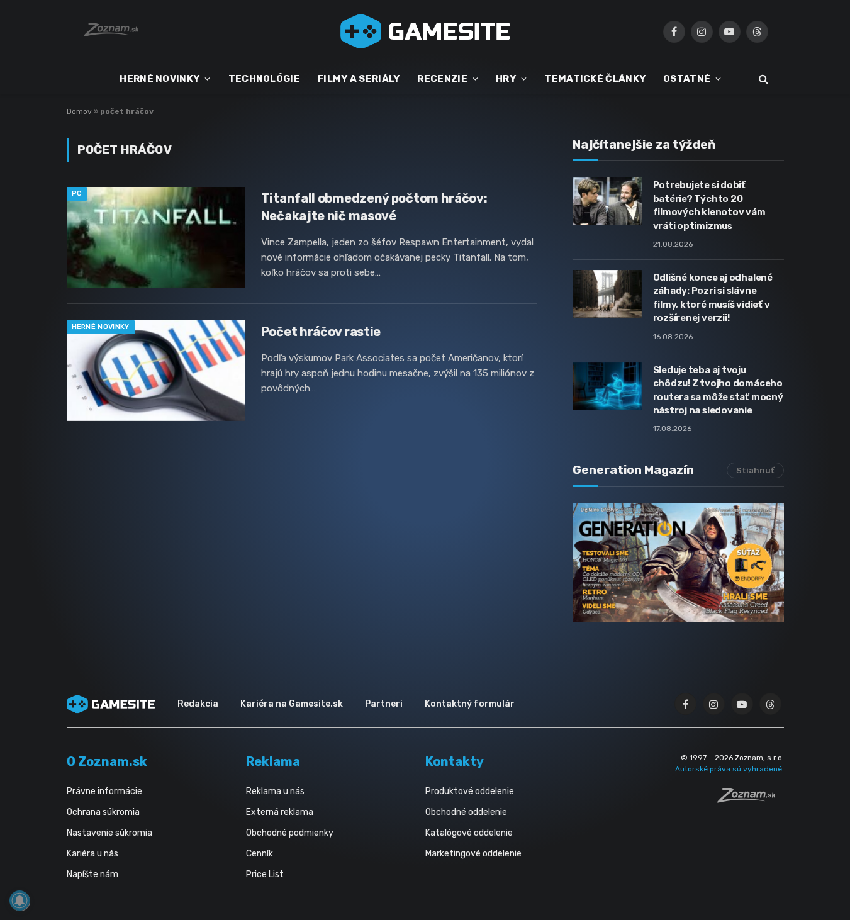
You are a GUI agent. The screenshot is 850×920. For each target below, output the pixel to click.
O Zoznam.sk (107, 761)
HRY (506, 78)
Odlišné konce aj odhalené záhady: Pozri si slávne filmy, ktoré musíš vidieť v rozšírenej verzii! (713, 297)
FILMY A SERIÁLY (359, 78)
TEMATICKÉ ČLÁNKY (595, 78)
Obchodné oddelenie (466, 812)
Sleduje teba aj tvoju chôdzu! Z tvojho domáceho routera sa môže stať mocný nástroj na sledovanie (718, 390)
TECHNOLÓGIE (264, 78)
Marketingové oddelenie (473, 853)
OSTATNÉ (686, 78)
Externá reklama (279, 812)
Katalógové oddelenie (469, 832)
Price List (265, 874)
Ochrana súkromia (103, 812)
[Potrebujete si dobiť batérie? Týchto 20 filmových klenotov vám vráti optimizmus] (607, 201)
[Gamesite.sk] (425, 31)
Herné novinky (101, 327)
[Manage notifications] (19, 900)
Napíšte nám (92, 874)
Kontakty (454, 761)
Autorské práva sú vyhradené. (729, 769)
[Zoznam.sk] (750, 799)
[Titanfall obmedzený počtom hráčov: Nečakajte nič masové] (156, 237)
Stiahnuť (755, 470)
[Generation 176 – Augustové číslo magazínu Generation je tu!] (678, 562)
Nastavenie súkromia (109, 832)
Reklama (273, 761)
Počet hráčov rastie (321, 331)
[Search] (762, 79)
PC (77, 193)
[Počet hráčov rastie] (156, 370)
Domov (79, 111)
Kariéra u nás (92, 853)
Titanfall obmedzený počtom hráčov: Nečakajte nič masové (374, 207)
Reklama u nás (275, 791)
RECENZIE (442, 78)
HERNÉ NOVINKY (159, 78)
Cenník (259, 853)
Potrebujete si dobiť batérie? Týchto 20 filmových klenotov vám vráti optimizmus (709, 205)
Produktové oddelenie (469, 791)
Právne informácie (104, 791)
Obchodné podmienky (289, 832)
